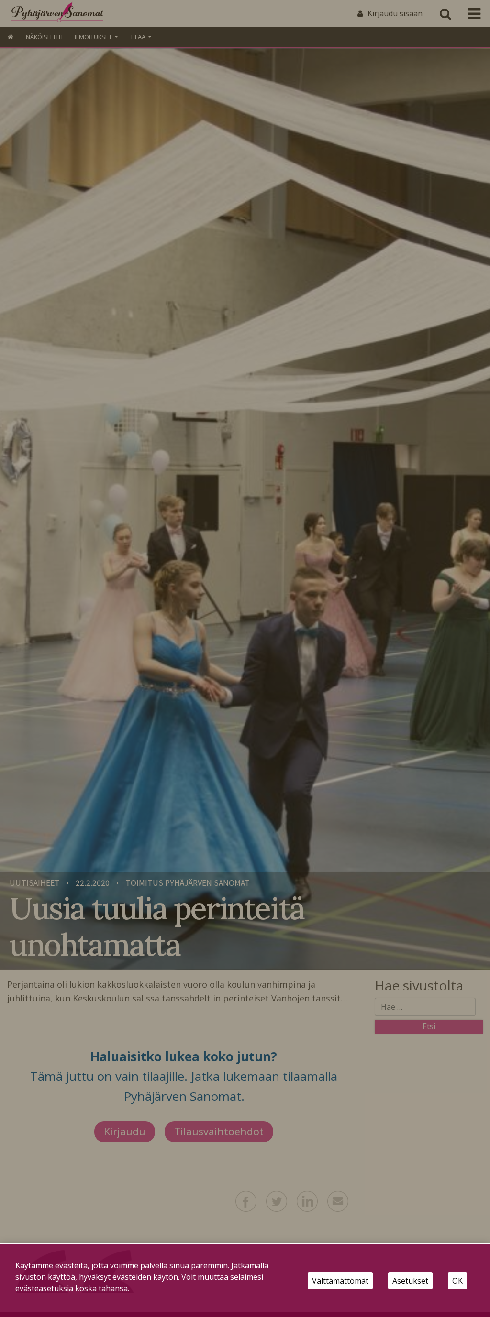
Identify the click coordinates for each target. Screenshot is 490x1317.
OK (457, 1280)
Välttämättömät (340, 1280)
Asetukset (410, 1280)
